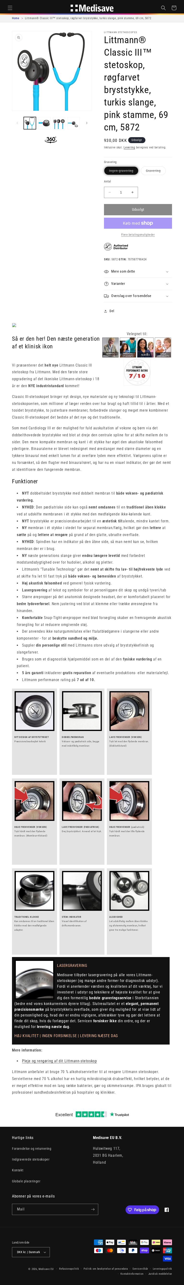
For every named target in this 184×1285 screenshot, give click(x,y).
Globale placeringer (26, 1181)
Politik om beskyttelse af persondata (106, 1268)
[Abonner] (92, 1209)
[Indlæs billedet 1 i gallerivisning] (30, 123)
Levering (129, 147)
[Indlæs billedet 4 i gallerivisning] (74, 123)
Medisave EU (46, 1269)
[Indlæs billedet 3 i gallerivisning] (59, 123)
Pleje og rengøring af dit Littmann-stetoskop (59, 1061)
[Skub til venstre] (17, 123)
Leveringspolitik (162, 1268)
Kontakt (17, 1170)
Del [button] (111, 311)
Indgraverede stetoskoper (30, 1159)
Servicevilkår (140, 1268)
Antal (107, 181)
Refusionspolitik (69, 1268)
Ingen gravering (123, 172)
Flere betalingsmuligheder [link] (138, 234)
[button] (10, 8)
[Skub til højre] (86, 123)
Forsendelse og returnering (32, 1149)
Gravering (156, 172)
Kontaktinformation (132, 1273)
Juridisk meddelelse (160, 1273)
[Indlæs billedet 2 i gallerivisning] (44, 123)
